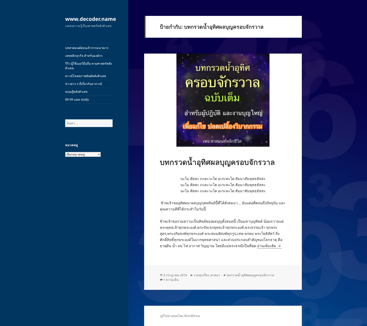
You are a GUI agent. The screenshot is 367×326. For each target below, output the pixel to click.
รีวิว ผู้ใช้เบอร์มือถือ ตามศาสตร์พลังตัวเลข (88, 65)
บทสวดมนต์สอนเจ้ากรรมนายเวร (87, 48)
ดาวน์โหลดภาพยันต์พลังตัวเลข (85, 76)
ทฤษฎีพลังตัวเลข (76, 92)
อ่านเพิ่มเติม (269, 245)
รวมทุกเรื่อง (201, 275)
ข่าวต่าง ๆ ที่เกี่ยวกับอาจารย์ (83, 84)
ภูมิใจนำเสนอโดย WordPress (180, 316)
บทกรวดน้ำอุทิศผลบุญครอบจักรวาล (217, 162)
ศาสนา (215, 275)
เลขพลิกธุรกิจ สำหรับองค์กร (84, 56)
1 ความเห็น (171, 280)
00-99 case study (77, 99)
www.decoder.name (90, 18)
